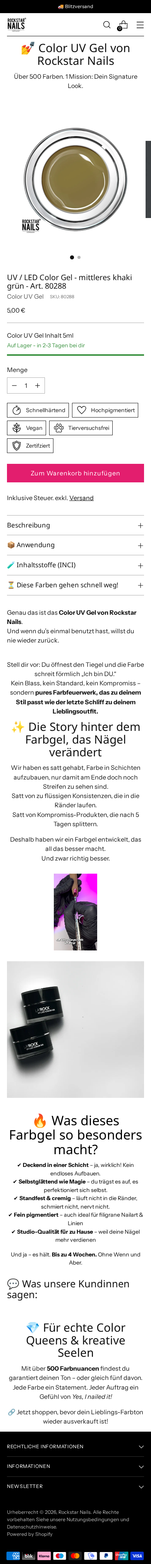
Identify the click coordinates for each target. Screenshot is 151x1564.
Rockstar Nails (74, 1512)
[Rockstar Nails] (16, 24)
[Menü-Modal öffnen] (140, 25)
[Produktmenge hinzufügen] (38, 385)
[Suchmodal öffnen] (107, 25)
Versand (81, 498)
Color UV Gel (25, 296)
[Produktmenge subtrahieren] (14, 385)
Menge (17, 370)
